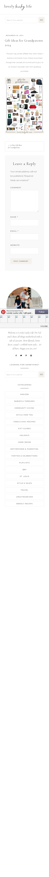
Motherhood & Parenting (24, 449)
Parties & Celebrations (25, 456)
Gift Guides (24, 428)
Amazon (24, 394)
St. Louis (24, 476)
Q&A (25, 469)
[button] (43, 6)
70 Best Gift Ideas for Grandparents (15, 146)
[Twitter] (22, 355)
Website (15, 245)
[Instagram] (32, 355)
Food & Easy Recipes (25, 422)
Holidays (24, 435)
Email (14, 231)
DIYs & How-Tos (24, 415)
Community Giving (24, 408)
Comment (15, 188)
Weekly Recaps (24, 504)
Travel (24, 490)
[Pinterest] (27, 355)
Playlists (24, 463)
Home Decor (24, 442)
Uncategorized (24, 497)
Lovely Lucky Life (18, 7)
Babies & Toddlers (24, 401)
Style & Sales (24, 483)
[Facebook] (17, 355)
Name (14, 217)
